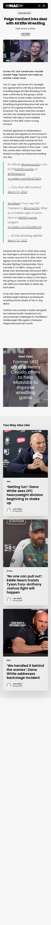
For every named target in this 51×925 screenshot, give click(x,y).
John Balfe (25, 33)
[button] (44, 6)
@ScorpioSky (31, 208)
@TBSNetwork (16, 174)
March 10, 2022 (17, 192)
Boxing (9, 571)
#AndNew (14, 203)
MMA (9, 481)
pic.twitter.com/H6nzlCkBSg (24, 178)
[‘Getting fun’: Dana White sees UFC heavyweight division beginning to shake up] (25, 473)
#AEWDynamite (24, 169)
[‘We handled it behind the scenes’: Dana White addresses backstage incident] (25, 650)
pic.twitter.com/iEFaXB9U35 (25, 227)
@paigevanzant (30, 164)
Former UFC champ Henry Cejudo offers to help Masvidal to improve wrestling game (25, 377)
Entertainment (25, 13)
